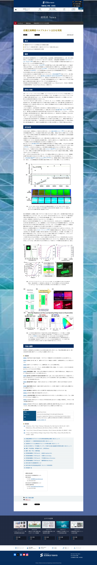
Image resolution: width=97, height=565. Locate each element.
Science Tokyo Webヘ (76, 553)
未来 (64, 9)
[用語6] (25, 375)
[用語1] (25, 358)
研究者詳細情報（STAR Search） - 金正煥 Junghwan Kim (39, 453)
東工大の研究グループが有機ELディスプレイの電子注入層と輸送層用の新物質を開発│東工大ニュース (49, 446)
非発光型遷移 (56, 74)
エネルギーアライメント (43, 230)
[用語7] (25, 382)
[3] (24, 432)
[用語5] (25, 371)
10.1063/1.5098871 (41, 419)
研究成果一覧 (29, 467)
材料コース (27, 499)
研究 (26, 497)
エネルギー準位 (51, 149)
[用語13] (25, 404)
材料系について (26, 9)
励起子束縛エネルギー (57, 131)
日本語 (81, 8)
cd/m (44, 68)
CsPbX (42, 65)
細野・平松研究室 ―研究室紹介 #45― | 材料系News (37, 448)
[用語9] (25, 390)
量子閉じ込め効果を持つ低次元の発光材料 (52, 76)
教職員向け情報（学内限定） (77, 557)
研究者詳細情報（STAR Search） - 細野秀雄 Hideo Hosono (39, 460)
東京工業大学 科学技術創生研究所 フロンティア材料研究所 (39, 465)
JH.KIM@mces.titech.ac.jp (37, 479)
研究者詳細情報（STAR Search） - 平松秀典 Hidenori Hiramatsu (40, 458)
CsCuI (43, 158)
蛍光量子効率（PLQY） (62, 109)
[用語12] (25, 399)
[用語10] (25, 393)
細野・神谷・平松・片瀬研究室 (33, 450)
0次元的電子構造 (30, 158)
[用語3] (25, 364)
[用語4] (25, 367)
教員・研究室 (52, 9)
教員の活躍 (31, 497)
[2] (24, 430)
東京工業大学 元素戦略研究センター (34, 463)
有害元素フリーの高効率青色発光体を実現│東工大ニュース (39, 441)
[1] (24, 426)
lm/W (33, 70)
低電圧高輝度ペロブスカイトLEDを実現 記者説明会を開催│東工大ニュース (43, 438)
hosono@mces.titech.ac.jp (37, 486)
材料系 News (28, 23)
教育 (40, 9)
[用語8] (25, 386)
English (80, 10)
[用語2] (25, 360)
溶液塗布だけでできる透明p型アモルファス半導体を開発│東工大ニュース (42, 443)
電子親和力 (35, 143)
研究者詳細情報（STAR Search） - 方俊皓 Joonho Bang (38, 455)
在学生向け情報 (75, 555)
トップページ (16, 9)
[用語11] (25, 395)
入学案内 (73, 9)
